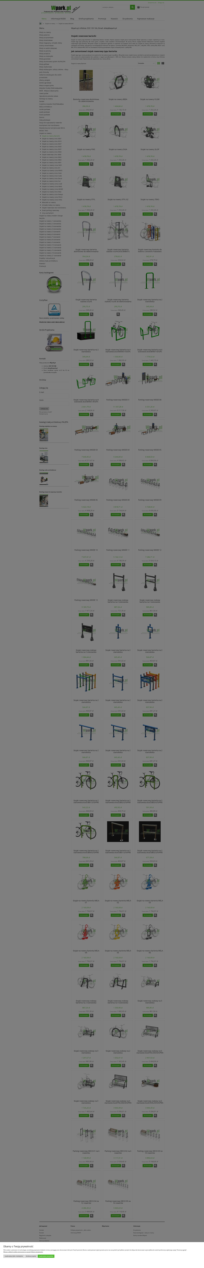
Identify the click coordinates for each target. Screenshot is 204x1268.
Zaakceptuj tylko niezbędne (14, 1256)
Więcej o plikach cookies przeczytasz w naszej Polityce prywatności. (23, 1252)
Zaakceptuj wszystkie (46, 1256)
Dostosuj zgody (31, 1256)
